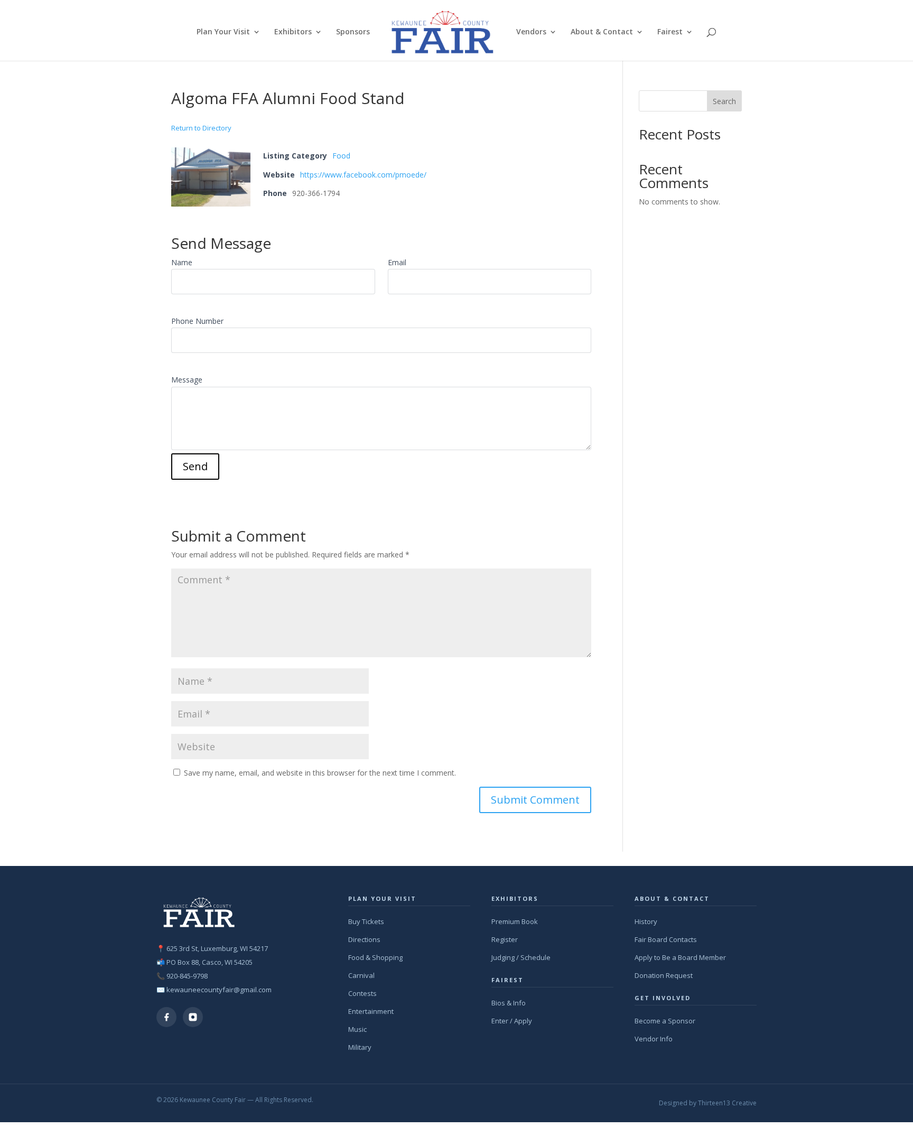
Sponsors (353, 32)
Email (397, 262)
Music (357, 1029)
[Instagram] (193, 1017)
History (646, 921)
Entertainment (371, 1011)
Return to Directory (201, 128)
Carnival (361, 975)
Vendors (531, 32)
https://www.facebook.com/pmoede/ (363, 175)
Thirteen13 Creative (727, 1102)
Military (359, 1047)
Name (181, 262)
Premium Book (514, 921)
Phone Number (197, 321)
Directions (364, 939)
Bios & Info (508, 1003)
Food (341, 156)
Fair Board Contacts (666, 939)
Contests (362, 993)
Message (186, 380)
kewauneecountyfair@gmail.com (219, 989)
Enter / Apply (511, 1021)
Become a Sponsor (665, 1021)
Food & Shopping (375, 957)
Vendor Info (654, 1038)
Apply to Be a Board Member (680, 957)
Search (724, 101)
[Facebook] (166, 1017)
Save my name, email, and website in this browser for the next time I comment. (320, 773)
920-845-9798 (187, 976)
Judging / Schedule (521, 957)
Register (504, 939)
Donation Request (664, 975)
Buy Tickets (366, 921)
